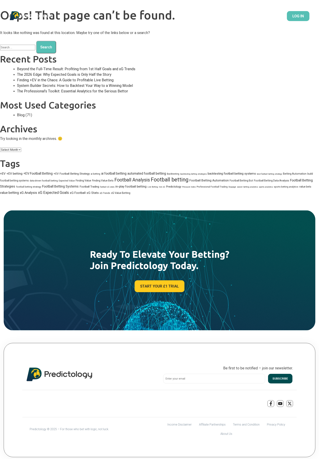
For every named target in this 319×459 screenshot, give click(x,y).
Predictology (173, 186)
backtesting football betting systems (232, 173)
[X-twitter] (289, 403)
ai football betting (113, 173)
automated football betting (146, 173)
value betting (9, 193)
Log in (298, 16)
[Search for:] (17, 47)
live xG (162, 187)
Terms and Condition (246, 424)
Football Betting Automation (209, 180)
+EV (3, 173)
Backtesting (173, 173)
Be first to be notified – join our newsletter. (258, 368)
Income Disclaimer (179, 424)
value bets (305, 186)
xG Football (78, 193)
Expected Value (67, 180)
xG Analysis (28, 193)
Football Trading (89, 186)
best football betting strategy (269, 174)
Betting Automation (294, 173)
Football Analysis (132, 180)
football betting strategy (28, 186)
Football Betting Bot (241, 180)
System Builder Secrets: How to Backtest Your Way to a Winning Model (75, 85)
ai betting (95, 173)
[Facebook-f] (270, 403)
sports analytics (266, 187)
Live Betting (153, 187)
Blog (21, 115)
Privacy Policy (276, 424)
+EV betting (14, 173)
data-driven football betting (44, 180)
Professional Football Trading (212, 186)
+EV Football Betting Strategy (72, 173)
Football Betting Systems (60, 186)
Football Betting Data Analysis (271, 180)
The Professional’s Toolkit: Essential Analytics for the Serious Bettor (72, 91)
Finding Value (83, 180)
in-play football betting (131, 186)
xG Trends (105, 193)
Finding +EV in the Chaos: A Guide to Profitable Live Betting (65, 80)
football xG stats (107, 187)
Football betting (169, 179)
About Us (226, 434)
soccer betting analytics (247, 187)
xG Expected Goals (53, 192)
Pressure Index (189, 187)
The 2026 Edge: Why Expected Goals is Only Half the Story (64, 74)
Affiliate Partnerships (212, 424)
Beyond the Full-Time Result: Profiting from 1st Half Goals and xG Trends (76, 69)
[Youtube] (280, 403)
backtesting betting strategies (193, 174)
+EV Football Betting (38, 173)
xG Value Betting (120, 192)
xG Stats (93, 193)
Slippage (232, 187)
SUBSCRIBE (280, 378)
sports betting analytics (286, 186)
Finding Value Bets (103, 180)
